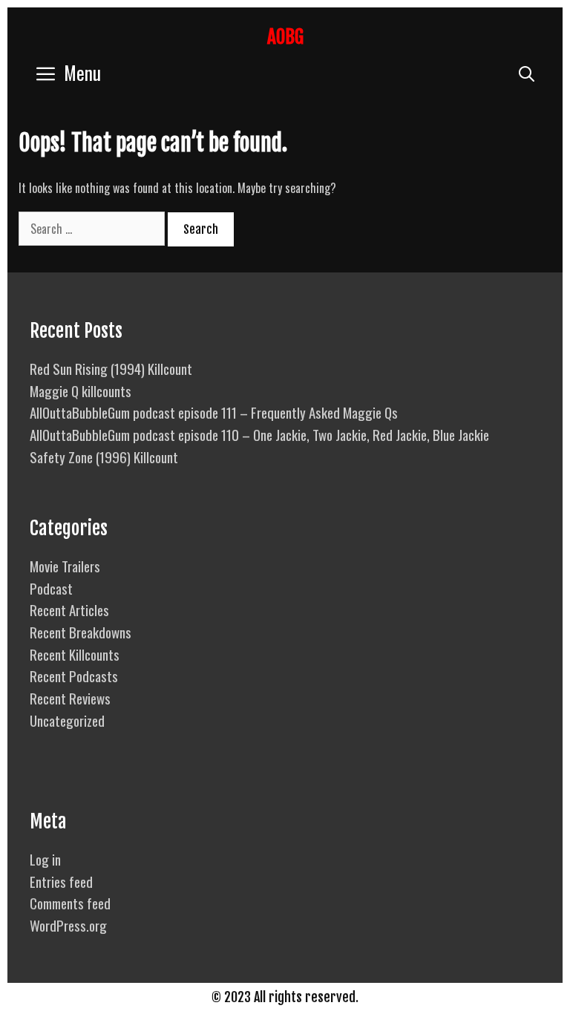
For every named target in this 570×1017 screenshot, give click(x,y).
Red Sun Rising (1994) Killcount (111, 368)
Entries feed (61, 881)
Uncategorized (67, 720)
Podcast (51, 588)
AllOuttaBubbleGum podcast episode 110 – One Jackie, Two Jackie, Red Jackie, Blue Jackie (259, 434)
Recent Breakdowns (80, 631)
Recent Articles (69, 609)
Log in (45, 858)
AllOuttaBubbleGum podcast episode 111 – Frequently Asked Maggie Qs (214, 412)
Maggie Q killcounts (80, 390)
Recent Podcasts (74, 675)
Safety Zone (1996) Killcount (104, 456)
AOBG (285, 36)
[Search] (526, 72)
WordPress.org (68, 925)
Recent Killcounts (74, 654)
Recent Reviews (70, 697)
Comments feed (70, 902)
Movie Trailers (65, 565)
